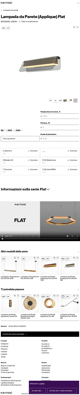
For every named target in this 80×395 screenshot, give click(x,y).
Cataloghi (4, 368)
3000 (45, 116)
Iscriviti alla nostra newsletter (13, 334)
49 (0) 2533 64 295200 (17, 326)
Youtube (4, 351)
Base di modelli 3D (8, 366)
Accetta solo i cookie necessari (60, 391)
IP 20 (45, 139)
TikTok (3, 357)
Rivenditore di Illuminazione (11, 385)
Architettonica (47, 348)
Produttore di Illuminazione (11, 381)
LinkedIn (4, 354)
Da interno (45, 344)
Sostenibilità (46, 366)
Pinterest (4, 349)
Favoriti (44, 351)
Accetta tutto (36, 391)
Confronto (45, 353)
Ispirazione (46, 368)
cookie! (41, 384)
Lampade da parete (10, 10)
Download (4, 370)
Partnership (46, 370)
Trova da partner (9, 139)
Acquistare (46, 372)
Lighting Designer (7, 383)
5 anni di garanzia (7, 372)
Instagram (4, 344)
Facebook (4, 346)
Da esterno (46, 346)
